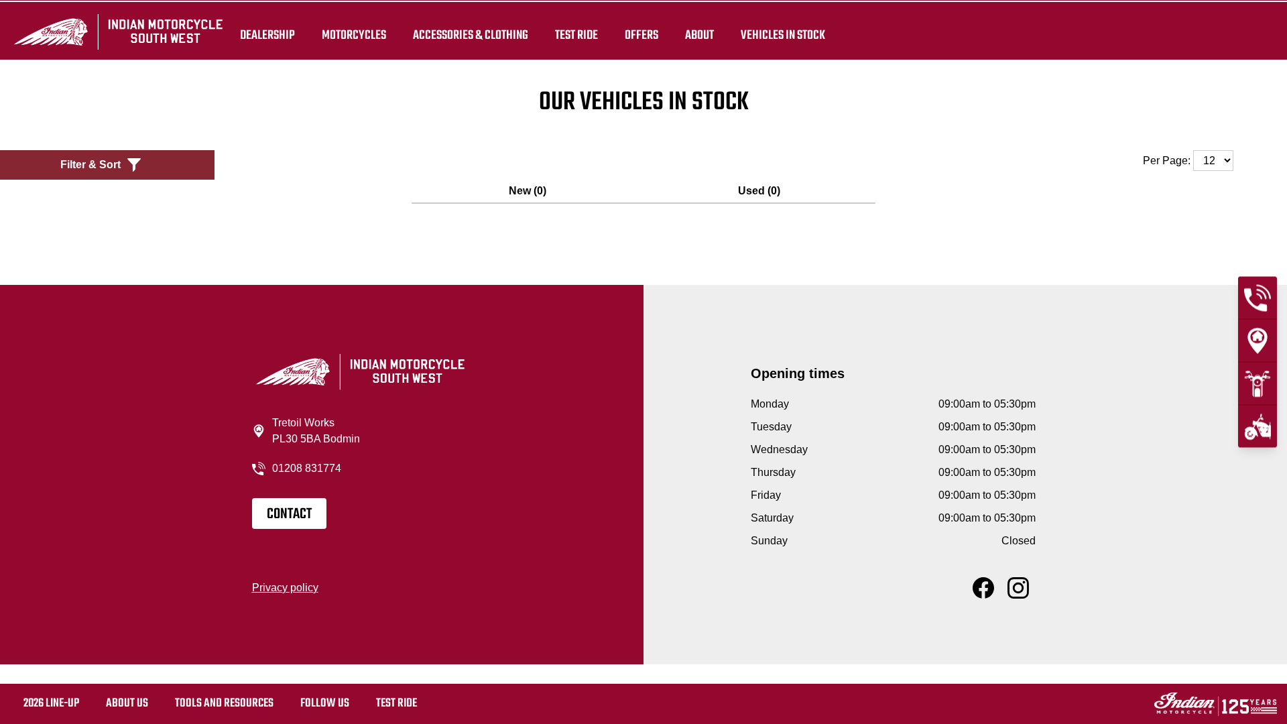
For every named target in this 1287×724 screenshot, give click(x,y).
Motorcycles (354, 35)
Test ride (396, 703)
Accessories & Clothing (470, 35)
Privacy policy (285, 587)
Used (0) (759, 190)
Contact (289, 514)
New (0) (527, 190)
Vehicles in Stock (783, 35)
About (699, 35)
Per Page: (1168, 160)
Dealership (267, 35)
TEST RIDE (576, 35)
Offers (641, 35)
